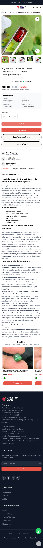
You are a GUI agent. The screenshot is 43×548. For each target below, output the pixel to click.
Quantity (5, 112)
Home (4, 12)
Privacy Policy (23, 538)
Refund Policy (7, 513)
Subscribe (21, 469)
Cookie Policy (34, 538)
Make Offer (21, 144)
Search (4, 510)
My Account (6, 492)
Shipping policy (7, 524)
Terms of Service (8, 517)
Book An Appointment (21, 137)
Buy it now (21, 130)
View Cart (5, 495)
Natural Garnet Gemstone (20, 12)
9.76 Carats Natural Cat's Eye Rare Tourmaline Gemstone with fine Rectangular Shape (18, 371)
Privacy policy (7, 520)
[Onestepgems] (21, 7)
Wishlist (4, 499)
